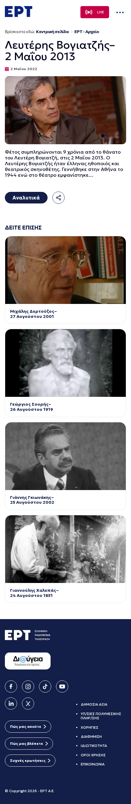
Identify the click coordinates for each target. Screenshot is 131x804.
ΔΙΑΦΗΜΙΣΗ (91, 736)
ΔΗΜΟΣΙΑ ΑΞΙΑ (94, 704)
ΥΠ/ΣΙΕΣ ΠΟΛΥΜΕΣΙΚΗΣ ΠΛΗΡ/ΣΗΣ (101, 715)
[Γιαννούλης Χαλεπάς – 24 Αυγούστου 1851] (65, 549)
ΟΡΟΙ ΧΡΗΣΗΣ (93, 755)
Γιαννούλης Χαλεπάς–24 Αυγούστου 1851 (34, 593)
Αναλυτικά (26, 198)
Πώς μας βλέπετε (26, 743)
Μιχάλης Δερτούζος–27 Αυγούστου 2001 (33, 314)
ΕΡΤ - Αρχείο (86, 31)
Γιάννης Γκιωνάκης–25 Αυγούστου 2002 (32, 500)
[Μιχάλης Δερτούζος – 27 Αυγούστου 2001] (65, 270)
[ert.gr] (18, 15)
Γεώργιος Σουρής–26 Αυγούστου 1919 (31, 407)
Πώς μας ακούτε (25, 726)
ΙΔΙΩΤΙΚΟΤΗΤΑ (94, 745)
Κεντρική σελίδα (52, 31)
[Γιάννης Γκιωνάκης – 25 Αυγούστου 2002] (65, 456)
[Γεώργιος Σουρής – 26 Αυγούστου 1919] (65, 363)
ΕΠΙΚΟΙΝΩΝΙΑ (92, 764)
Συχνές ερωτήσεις (27, 760)
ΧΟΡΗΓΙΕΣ (89, 727)
